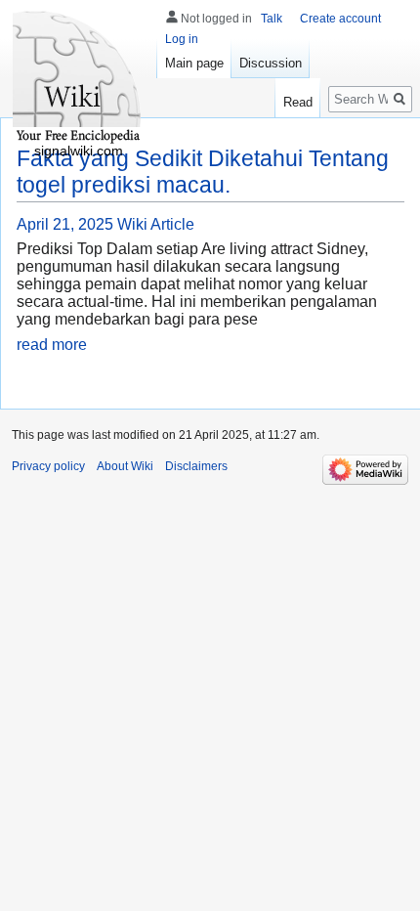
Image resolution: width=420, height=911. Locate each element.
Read (298, 102)
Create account (340, 18)
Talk (271, 18)
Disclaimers (196, 466)
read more (52, 344)
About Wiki (125, 466)
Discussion (270, 63)
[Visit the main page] (78, 78)
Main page (194, 63)
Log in (181, 39)
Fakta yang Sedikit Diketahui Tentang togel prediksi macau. (203, 171)
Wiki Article (155, 224)
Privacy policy (48, 466)
